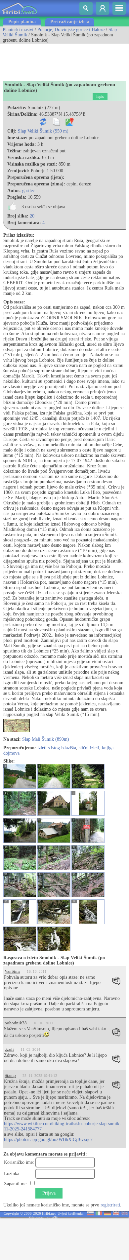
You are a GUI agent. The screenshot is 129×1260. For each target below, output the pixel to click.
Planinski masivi (18, 29)
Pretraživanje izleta (69, 21)
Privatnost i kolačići (43, 1217)
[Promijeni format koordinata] (44, 124)
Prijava (49, 1193)
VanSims (12, 971)
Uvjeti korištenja (70, 1213)
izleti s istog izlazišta (56, 747)
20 (32, 216)
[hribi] (19, 15)
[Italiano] (99, 1213)
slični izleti (89, 747)
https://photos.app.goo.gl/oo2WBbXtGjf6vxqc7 (48, 1139)
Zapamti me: (16, 1183)
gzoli (9, 1049)
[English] (116, 1213)
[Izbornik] (119, 8)
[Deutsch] (107, 1213)
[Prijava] (102, 8)
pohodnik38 (16, 1022)
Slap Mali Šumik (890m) (45, 739)
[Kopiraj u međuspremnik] (57, 124)
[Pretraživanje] (86, 8)
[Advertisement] (53, 60)
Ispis (100, 96)
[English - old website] (124, 1213)
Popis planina (22, 21)
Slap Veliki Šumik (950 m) (43, 131)
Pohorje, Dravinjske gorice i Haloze (71, 29)
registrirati (110, 1204)
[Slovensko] (90, 1213)
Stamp (10, 1075)
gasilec (28, 190)
